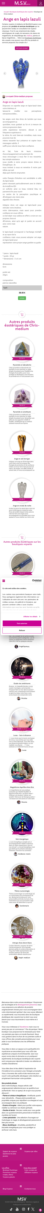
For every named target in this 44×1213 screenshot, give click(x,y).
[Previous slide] (4, 73)
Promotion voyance (10, 1172)
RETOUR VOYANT (22, 48)
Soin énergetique (22, 839)
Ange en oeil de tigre (22, 459)
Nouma (24, 802)
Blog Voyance (8, 1189)
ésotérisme (24, 1027)
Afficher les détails (30, 616)
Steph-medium (24, 958)
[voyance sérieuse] (22, 1199)
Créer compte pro (30, 1170)
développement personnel (27, 1005)
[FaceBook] (28, 1209)
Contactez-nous (30, 1189)
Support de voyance (10, 1151)
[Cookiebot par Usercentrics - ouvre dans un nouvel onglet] (32, 580)
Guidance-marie (24, 854)
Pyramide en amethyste (22, 412)
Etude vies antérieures (22, 683)
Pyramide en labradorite (22, 365)
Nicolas (24, 698)
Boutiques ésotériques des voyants (21, 12)
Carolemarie (24, 906)
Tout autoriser (22, 623)
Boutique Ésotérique (10, 1170)
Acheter (22, 298)
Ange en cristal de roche (22, 506)
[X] (32, 1210)
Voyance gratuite (9, 1177)
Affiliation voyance (31, 1172)
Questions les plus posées (9, 1155)
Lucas (24, 750)
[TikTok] (12, 1210)
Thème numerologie (22, 891)
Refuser (22, 630)
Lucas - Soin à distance (22, 735)
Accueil (6, 12)
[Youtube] (17, 1209)
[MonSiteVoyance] (22, 3)
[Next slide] (36, 73)
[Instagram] (24, 1209)
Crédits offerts (8, 1175)
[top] (40, 1210)
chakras (29, 36)
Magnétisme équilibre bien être (22, 787)
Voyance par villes (30, 1151)
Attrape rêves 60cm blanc (22, 943)
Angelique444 (24, 646)
